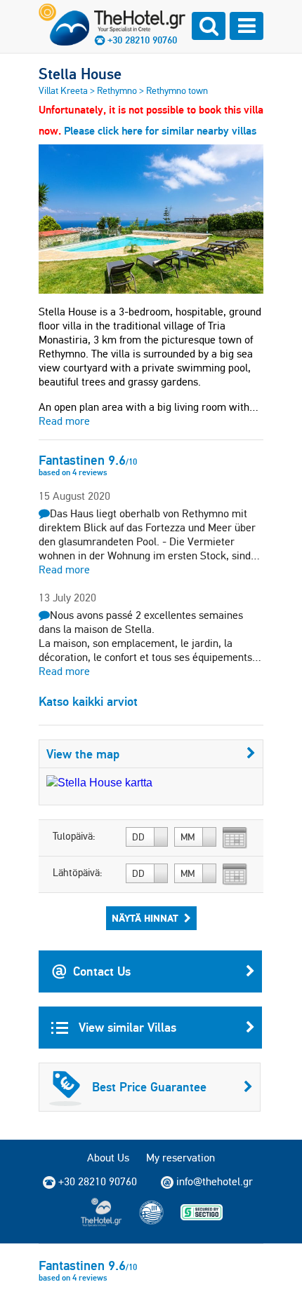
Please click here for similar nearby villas (160, 130)
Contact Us (102, 971)
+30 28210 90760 (142, 40)
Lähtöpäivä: (78, 873)
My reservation (180, 1157)
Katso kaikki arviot (88, 701)
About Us (108, 1157)
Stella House (80, 73)
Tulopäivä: (74, 836)
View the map (82, 754)
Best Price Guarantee (149, 1087)
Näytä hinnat (145, 918)
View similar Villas (125, 1027)
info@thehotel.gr (214, 1181)
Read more (64, 421)
